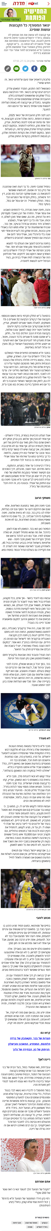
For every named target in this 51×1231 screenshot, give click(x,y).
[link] (34, 68)
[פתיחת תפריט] (4, 3)
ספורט (30, 1227)
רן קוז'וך (44, 1223)
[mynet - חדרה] (25, 6)
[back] (48, 3)
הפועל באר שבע (31, 1223)
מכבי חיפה (17, 1223)
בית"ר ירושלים (42, 1227)
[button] (25, 160)
